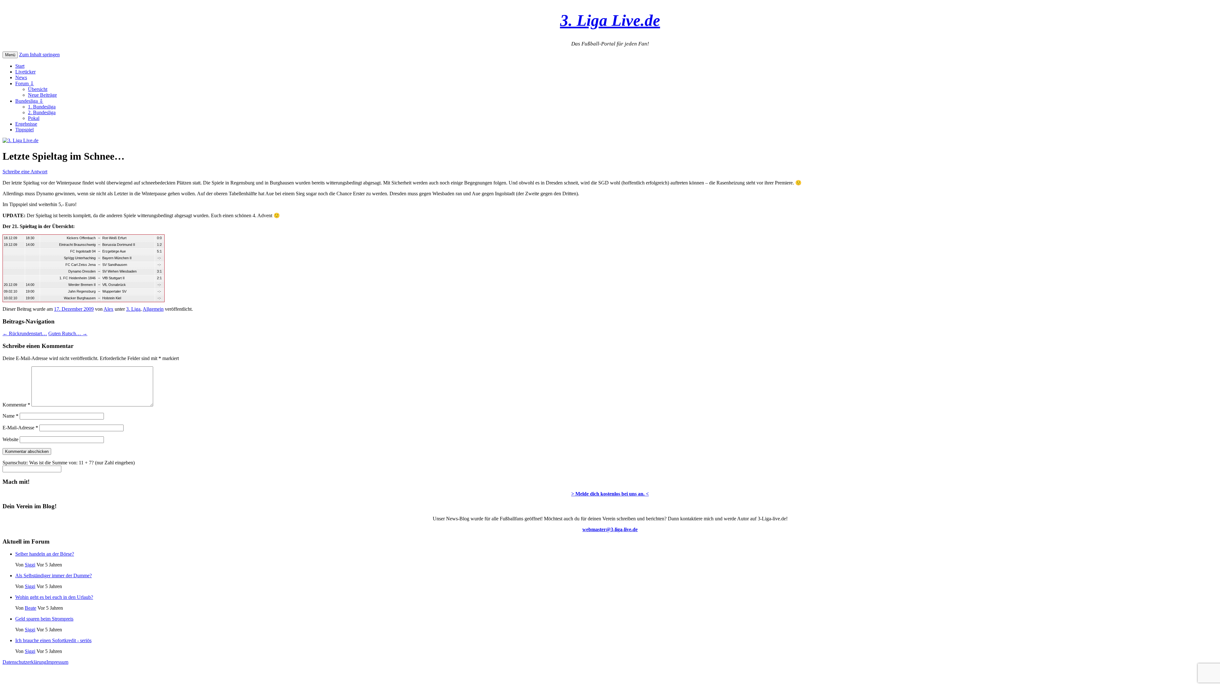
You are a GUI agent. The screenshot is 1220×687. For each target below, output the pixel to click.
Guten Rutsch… (67, 333)
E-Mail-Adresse (20, 427)
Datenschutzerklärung (24, 662)
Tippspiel (24, 129)
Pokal (33, 118)
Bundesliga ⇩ (29, 101)
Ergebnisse (26, 124)
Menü (10, 54)
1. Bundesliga (42, 106)
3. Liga (133, 309)
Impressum (57, 662)
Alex (108, 309)
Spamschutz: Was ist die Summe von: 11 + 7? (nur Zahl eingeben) (69, 462)
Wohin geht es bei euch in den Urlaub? (54, 597)
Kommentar (16, 404)
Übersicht (37, 89)
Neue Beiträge (42, 95)
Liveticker (25, 71)
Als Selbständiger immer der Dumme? (53, 575)
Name (10, 416)
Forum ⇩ (24, 83)
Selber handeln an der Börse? (44, 554)
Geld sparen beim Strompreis (44, 618)
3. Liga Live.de (610, 20)
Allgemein (153, 309)
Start (19, 66)
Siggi (30, 564)
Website (10, 439)
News (21, 77)
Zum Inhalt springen (39, 54)
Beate (30, 608)
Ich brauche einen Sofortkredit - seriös (53, 640)
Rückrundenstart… (25, 333)
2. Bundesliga (42, 112)
